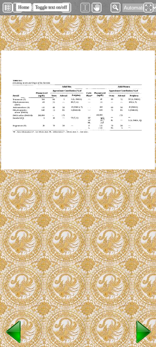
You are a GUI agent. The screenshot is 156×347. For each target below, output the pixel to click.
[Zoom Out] (115, 8)
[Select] (85, 8)
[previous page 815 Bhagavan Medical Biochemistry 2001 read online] (13, 343)
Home (23, 7)
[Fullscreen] (148, 8)
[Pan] (96, 8)
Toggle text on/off (51, 7)
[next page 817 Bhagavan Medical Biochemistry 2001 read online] (142, 343)
